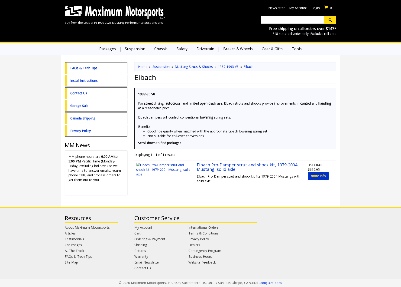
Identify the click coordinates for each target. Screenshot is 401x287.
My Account (298, 8)
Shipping (140, 245)
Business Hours (200, 256)
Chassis (161, 48)
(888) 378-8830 (270, 282)
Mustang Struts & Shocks (194, 66)
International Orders (203, 227)
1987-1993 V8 (228, 66)
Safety (182, 48)
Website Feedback (202, 262)
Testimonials (74, 239)
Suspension (135, 48)
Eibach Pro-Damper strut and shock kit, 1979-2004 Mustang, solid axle (247, 167)
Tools (297, 48)
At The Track (74, 250)
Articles (70, 233)
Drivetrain (205, 48)
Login (315, 8)
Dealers (194, 245)
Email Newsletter (147, 262)
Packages (107, 48)
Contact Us (78, 93)
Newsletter (276, 8)
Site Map (71, 262)
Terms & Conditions (203, 233)
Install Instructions (84, 80)
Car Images (73, 245)
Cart (137, 233)
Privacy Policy (80, 131)
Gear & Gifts (272, 48)
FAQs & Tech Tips (83, 68)
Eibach (248, 66)
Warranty (141, 256)
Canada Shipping (82, 118)
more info (318, 176)
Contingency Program (204, 250)
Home (142, 66)
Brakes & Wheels (238, 48)
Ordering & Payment (149, 239)
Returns (140, 250)
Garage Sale (79, 105)
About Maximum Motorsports (87, 227)
